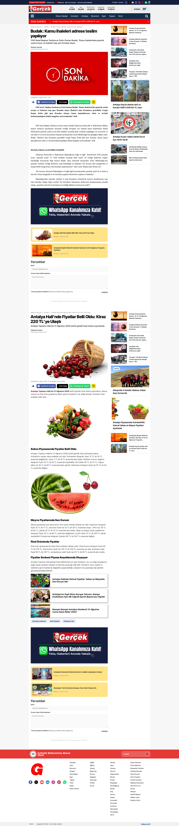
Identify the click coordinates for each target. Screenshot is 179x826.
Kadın (72, 786)
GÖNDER (105, 292)
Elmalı (112, 777)
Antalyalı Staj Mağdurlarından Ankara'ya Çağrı (135, 63)
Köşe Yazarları (135, 762)
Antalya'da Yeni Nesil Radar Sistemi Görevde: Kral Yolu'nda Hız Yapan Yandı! (137, 52)
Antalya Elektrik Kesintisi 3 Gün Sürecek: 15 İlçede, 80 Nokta (138, 41)
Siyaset (46, 27)
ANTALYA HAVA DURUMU (84, 2)
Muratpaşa (114, 812)
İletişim (133, 791)
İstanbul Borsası (136, 771)
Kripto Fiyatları (136, 780)
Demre (112, 771)
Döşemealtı (114, 774)
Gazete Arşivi (135, 800)
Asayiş (92, 768)
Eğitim (92, 765)
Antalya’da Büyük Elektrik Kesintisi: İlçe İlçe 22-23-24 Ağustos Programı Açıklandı (138, 438)
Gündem (73, 762)
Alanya (112, 768)
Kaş (111, 791)
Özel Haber (74, 774)
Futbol (92, 783)
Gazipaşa (113, 783)
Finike (112, 780)
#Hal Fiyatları (55, 621)
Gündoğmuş (114, 786)
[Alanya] (130, 376)
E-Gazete (115, 2)
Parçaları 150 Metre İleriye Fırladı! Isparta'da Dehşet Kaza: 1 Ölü (138, 74)
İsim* (33, 265)
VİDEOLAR (61, 2)
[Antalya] (130, 90)
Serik (112, 815)
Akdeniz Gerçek (36, 27)
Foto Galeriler (135, 765)
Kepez (112, 797)
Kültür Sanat (74, 789)
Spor (71, 777)
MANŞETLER (50, 2)
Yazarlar (121, 2)
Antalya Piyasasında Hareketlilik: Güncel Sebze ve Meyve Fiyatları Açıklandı (129, 425)
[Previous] (50, 21)
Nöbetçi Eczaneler (137, 783)
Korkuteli (113, 803)
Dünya (92, 774)
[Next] (148, 21)
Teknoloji (93, 780)
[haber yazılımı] (145, 824)
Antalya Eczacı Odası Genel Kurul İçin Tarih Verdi (71, 21)
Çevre (92, 786)
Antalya (46, 312)
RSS (32, 824)
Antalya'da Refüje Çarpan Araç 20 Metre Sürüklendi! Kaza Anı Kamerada (138, 149)
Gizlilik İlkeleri (135, 794)
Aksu (112, 765)
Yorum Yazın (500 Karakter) (40, 273)
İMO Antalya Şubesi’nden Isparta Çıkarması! (138, 159)
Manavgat (114, 809)
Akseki (112, 762)
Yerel (71, 783)
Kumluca (113, 806)
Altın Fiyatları (135, 777)
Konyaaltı (113, 800)
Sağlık (92, 762)
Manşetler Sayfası (137, 768)
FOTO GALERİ (71, 2)
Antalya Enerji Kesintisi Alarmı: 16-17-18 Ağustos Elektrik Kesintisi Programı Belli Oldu (138, 30)
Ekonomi (73, 768)
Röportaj (93, 771)
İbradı (112, 789)
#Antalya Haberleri (39, 621)
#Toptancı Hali (69, 621)
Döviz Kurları (135, 774)
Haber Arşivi (135, 797)
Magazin (93, 777)
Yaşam (72, 780)
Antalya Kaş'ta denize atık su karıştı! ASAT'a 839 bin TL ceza (138, 448)
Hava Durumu (135, 786)
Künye (132, 789)
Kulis (71, 765)
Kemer (112, 794)
